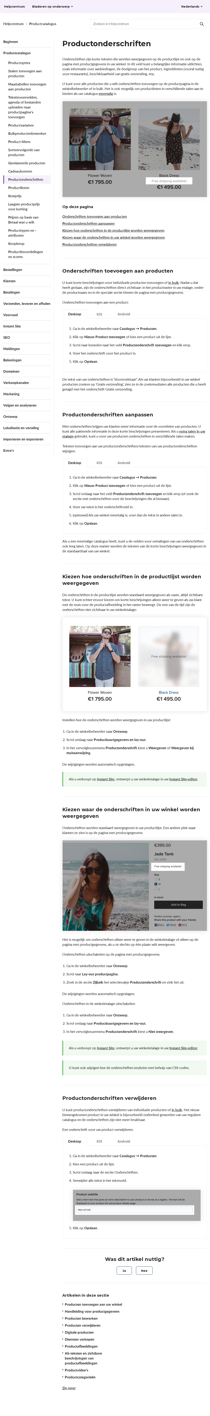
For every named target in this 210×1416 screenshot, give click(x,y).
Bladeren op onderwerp (51, 6)
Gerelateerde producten (26, 163)
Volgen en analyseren (20, 405)
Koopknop (16, 243)
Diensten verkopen (79, 1339)
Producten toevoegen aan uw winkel (93, 1304)
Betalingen (11, 292)
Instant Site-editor (183, 779)
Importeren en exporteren (23, 439)
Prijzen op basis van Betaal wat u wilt (23, 219)
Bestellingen (12, 269)
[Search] (202, 24)
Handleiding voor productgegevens (92, 1311)
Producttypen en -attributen (22, 233)
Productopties (19, 63)
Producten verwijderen (82, 1325)
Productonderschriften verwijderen (89, 244)
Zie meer (69, 1388)
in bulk (173, 282)
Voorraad (10, 315)
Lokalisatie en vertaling (21, 428)
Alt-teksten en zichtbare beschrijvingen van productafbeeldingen (83, 1358)
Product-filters (19, 141)
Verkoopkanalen (16, 382)
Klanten (9, 281)
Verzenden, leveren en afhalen (26, 303)
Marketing (11, 394)
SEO (6, 337)
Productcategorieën (80, 1377)
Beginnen (10, 41)
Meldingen (11, 348)
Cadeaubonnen (20, 171)
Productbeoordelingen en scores (25, 254)
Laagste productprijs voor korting (24, 206)
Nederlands (190, 6)
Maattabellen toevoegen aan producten (27, 86)
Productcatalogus (42, 23)
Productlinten (18, 187)
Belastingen (12, 360)
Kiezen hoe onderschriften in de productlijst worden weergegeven (113, 230)
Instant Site (12, 326)
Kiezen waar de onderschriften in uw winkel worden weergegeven (113, 237)
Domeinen (11, 371)
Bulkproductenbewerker (27, 133)
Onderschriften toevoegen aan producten (94, 216)
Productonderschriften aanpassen (88, 223)
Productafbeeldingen (81, 1346)
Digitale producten (79, 1332)
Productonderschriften (25, 179)
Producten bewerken (81, 1318)
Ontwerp (10, 416)
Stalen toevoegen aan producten (25, 73)
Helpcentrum (13, 23)
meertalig (106, 93)
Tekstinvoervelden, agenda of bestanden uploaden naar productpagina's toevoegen (24, 107)
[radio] (124, 1270)
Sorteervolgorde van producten (24, 152)
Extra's (8, 450)
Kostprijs (14, 196)
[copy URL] (177, 271)
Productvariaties (21, 125)
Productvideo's (76, 1370)
